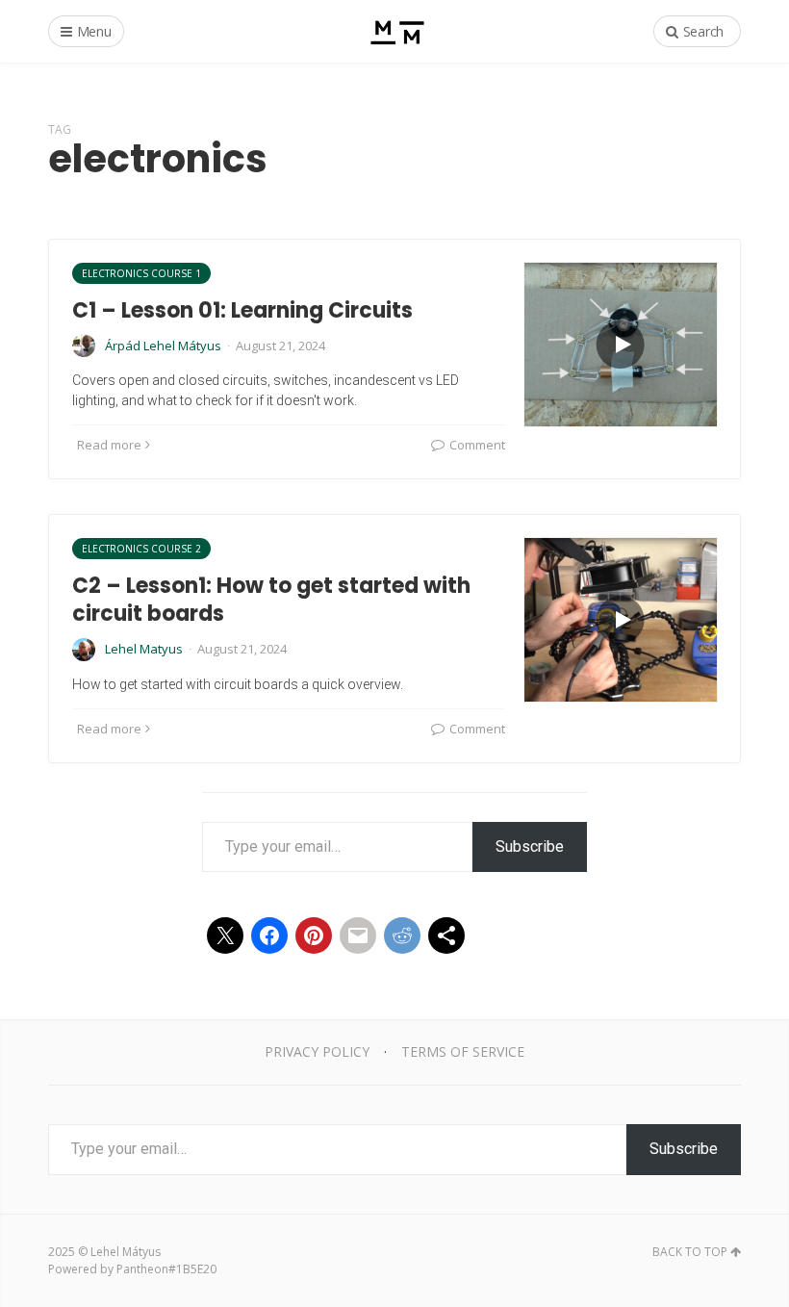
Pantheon (142, 1269)
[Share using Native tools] (446, 935)
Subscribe (530, 846)
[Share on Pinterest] (313, 935)
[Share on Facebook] (269, 935)
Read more (109, 444)
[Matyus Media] (395, 31)
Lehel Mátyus (125, 1251)
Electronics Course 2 (141, 548)
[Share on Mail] (358, 935)
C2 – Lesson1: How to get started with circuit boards (271, 599)
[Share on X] (225, 935)
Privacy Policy (317, 1051)
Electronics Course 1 (141, 273)
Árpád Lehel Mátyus (163, 345)
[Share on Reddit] (402, 935)
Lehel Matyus (144, 648)
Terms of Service (462, 1051)
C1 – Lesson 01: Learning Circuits (242, 310)
